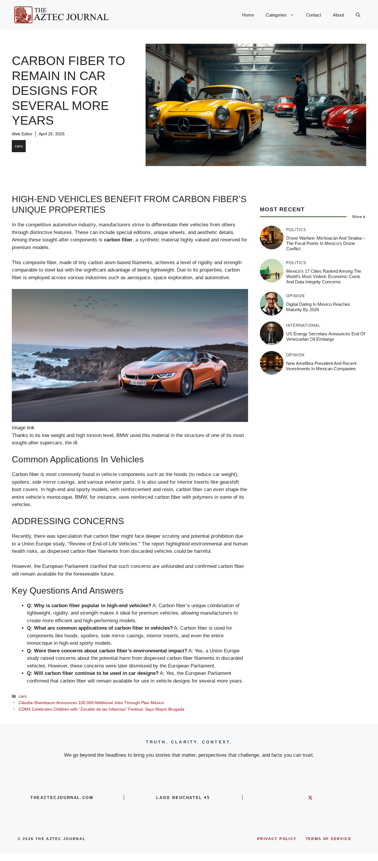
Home (248, 14)
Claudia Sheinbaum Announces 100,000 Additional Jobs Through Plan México (91, 702)
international (303, 325)
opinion (295, 296)
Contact (313, 14)
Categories (276, 14)
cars (19, 146)
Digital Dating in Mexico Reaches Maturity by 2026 (318, 307)
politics (296, 230)
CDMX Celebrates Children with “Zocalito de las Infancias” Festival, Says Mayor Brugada (101, 709)
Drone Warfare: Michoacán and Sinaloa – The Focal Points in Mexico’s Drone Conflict (325, 243)
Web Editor (22, 133)
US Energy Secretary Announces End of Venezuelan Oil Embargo (325, 336)
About (338, 14)
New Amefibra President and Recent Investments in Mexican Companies (321, 366)
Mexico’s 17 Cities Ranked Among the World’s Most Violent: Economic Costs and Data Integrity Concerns (323, 276)
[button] (358, 15)
